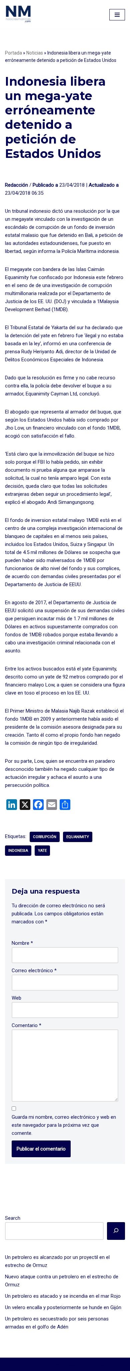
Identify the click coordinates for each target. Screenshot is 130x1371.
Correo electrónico (34, 971)
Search (12, 1218)
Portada (13, 53)
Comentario (26, 1025)
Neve (29, 1364)
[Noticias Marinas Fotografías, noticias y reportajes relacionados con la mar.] (18, 14)
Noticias (34, 53)
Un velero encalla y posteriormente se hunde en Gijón (63, 1307)
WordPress (94, 1364)
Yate (42, 850)
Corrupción (44, 837)
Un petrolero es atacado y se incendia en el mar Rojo (63, 1296)
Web (16, 998)
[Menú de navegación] (117, 14)
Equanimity (77, 837)
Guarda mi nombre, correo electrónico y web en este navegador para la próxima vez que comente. (64, 1125)
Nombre (22, 943)
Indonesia (18, 850)
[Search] (116, 1231)
